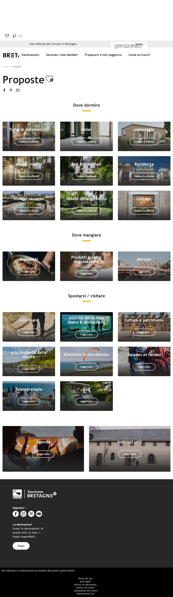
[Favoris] (7, 36)
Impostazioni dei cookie (85, 590)
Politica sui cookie (85, 587)
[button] (14, 36)
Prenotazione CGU (85, 593)
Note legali (85, 581)
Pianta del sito (85, 578)
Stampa (139, 44)
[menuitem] (31, 55)
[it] (21, 36)
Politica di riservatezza (85, 584)
